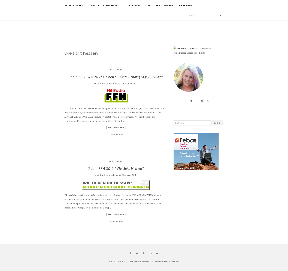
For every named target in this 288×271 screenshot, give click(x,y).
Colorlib (155, 262)
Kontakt (169, 5)
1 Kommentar (116, 134)
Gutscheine (134, 5)
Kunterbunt (110, 5)
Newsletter (152, 5)
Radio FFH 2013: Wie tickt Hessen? (116, 168)
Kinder (95, 5)
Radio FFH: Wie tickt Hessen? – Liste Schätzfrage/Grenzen (116, 77)
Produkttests (73, 5)
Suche (217, 123)
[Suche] (221, 15)
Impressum (185, 5)
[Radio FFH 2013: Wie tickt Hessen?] (116, 185)
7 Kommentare (116, 221)
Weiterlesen (116, 127)
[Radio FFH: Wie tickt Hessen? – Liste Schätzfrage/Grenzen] (116, 95)
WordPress (174, 262)
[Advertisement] (196, 196)
